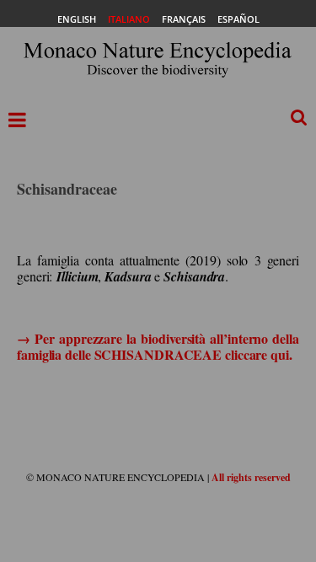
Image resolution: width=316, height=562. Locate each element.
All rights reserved (251, 477)
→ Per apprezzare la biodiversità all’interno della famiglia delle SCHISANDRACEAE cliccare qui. (158, 346)
